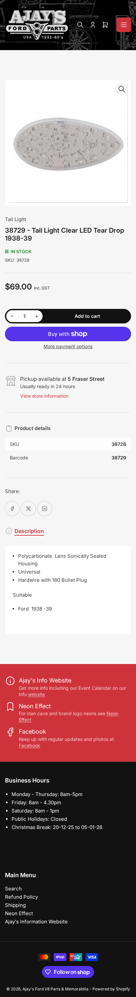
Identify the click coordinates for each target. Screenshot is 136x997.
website (36, 694)
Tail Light (15, 219)
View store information (44, 396)
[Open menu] (124, 24)
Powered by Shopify (111, 988)
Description (29, 531)
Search (13, 888)
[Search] (80, 24)
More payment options (68, 346)
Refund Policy (21, 897)
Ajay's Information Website (36, 921)
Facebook (29, 745)
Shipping (15, 905)
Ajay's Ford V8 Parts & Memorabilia (55, 988)
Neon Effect (19, 913)
